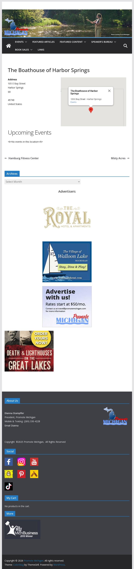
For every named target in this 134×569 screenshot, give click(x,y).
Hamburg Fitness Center (23, 158)
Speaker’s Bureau (102, 41)
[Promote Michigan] (67, 12)
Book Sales (22, 49)
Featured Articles (43, 41)
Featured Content (71, 41)
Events (19, 41)
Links (41, 49)
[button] (25, 42)
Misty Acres (118, 158)
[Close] (109, 91)
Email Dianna (11, 425)
